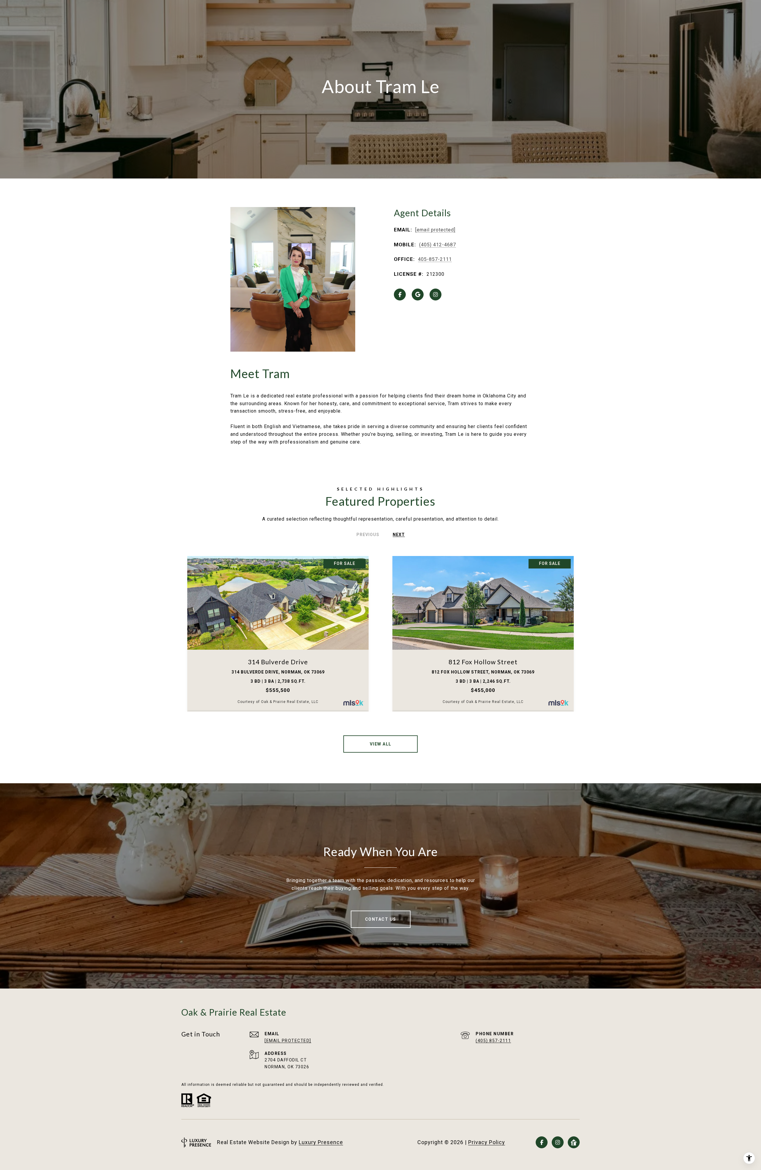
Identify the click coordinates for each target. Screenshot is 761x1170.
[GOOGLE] (418, 294)
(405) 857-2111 (493, 1040)
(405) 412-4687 (437, 245)
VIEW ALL (380, 744)
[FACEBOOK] (400, 294)
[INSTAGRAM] (435, 294)
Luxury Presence (321, 1142)
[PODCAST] (574, 1142)
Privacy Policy (486, 1142)
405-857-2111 (435, 259)
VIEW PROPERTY (278, 634)
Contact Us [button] (380, 919)
